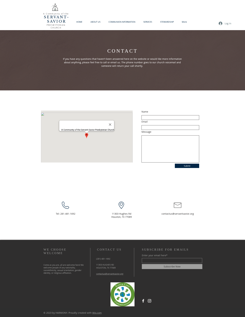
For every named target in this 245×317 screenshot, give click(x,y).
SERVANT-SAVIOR (56, 19)
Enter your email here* (155, 255)
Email (145, 122)
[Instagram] (149, 301)
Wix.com (97, 312)
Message (146, 132)
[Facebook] (143, 301)
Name (145, 112)
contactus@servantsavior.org (178, 213)
